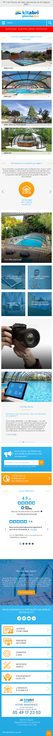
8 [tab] (33, 441)
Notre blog (26, 407)
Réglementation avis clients (26, 722)
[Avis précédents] (5, 529)
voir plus (33, 529)
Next (50, 191)
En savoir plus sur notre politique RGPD (20, 466)
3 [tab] (23, 441)
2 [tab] (21, 441)
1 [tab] (19, 441)
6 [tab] (29, 441)
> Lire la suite (11, 434)
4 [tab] (25, 441)
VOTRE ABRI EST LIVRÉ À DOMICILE (26, 202)
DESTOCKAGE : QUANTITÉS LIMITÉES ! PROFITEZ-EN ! (26, 29)
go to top (48, 733)
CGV (38, 722)
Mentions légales (26, 720)
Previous (3, 191)
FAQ (35, 725)
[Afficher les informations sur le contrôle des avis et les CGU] (41, 511)
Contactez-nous (24, 725)
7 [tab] (31, 441)
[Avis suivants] (48, 529)
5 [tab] (27, 441)
